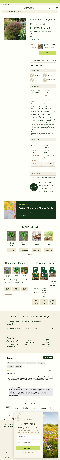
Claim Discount (28, 448)
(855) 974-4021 (30, 342)
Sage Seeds (24, 242)
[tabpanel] (30, 379)
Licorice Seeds (36, 242)
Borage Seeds (8, 276)
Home (5, 16)
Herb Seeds (9, 16)
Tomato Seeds (24, 276)
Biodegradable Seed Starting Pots (44, 291)
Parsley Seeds (16, 276)
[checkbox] (10, 366)
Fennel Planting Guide (41, 177)
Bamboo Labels (35, 289)
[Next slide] (55, 242)
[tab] (29, 254)
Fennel (14, 16)
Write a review (48, 357)
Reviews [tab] (10, 358)
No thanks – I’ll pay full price (28, 452)
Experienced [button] (9, 384)
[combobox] (30, 11)
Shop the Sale (23, 215)
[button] (2, 8)
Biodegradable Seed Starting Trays (52, 284)
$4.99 (24, 244)
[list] (30, 341)
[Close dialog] (56, 413)
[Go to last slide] (4, 242)
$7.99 (11, 245)
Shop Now (7, 288)
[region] (30, 242)
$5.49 (34, 244)
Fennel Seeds (48, 242)
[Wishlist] (53, 8)
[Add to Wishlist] (54, 23)
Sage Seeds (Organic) (11, 242)
